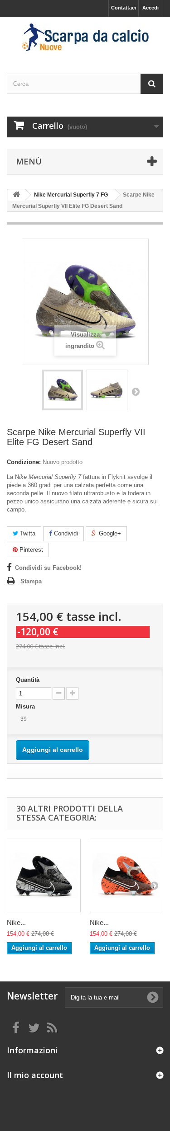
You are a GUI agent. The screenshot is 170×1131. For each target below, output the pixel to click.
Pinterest (30, 549)
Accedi (150, 7)
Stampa (31, 581)
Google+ (109, 533)
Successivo (135, 391)
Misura (26, 706)
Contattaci (123, 7)
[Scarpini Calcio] (85, 37)
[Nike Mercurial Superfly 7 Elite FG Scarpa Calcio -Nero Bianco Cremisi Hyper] (127, 875)
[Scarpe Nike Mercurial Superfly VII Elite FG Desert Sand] (63, 390)
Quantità (27, 679)
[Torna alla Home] (16, 195)
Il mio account (35, 1075)
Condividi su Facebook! (48, 567)
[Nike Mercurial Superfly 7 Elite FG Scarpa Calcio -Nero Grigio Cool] (44, 875)
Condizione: (24, 462)
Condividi (65, 533)
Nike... (16, 922)
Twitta (26, 533)
